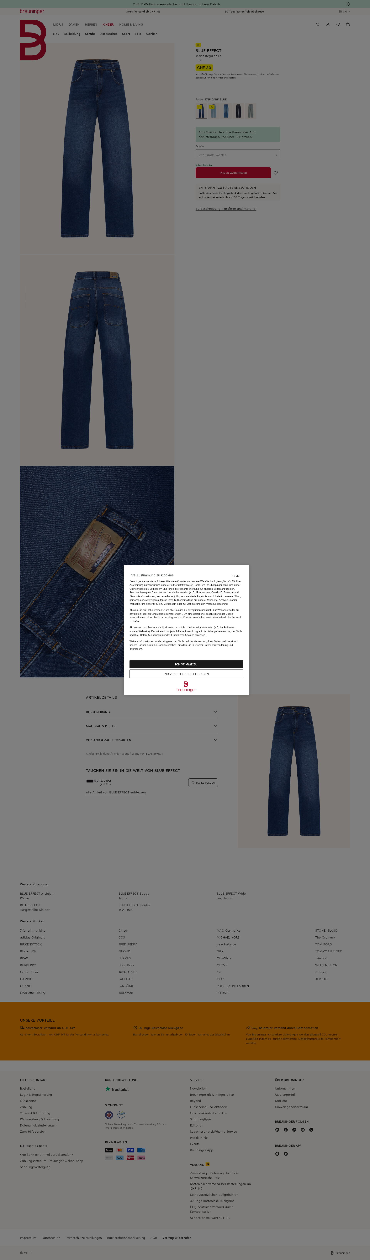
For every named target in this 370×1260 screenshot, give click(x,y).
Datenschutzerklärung (216, 645)
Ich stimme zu (186, 664)
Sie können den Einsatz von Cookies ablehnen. (177, 635)
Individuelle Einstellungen (186, 674)
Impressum (136, 648)
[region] (186, 630)
